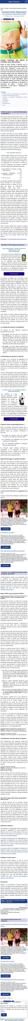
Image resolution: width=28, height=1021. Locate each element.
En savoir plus (14, 419)
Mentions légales (14, 1019)
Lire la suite (5, 529)
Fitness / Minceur (7, 19)
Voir (4, 1015)
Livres (4, 105)
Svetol (4, 169)
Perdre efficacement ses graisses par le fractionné (13, 550)
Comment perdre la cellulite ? (8, 532)
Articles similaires (6, 103)
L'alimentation (6, 100)
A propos (7, 1019)
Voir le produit (14, 274)
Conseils (6, 8)
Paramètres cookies (12, 1020)
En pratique (5, 101)
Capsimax (5, 173)
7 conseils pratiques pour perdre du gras (16, 239)
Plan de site (21, 1020)
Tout (13, 19)
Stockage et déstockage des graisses (11, 95)
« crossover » (24, 773)
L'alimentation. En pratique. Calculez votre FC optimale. (13, 901)
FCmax (15, 636)
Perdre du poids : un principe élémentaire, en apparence (15, 93)
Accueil (2, 8)
